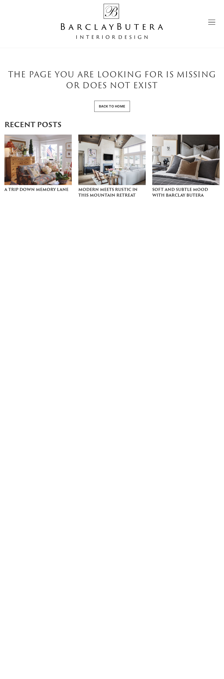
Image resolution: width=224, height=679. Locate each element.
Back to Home (112, 106)
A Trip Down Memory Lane (36, 190)
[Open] (211, 22)
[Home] (112, 22)
